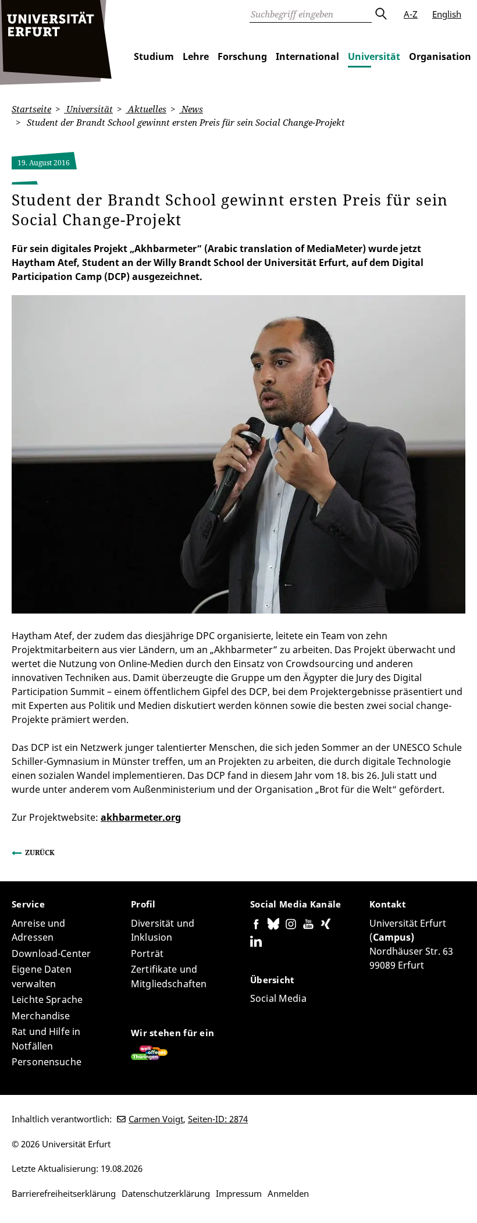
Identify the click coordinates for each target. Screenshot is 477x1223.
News (191, 109)
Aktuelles (146, 109)
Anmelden (288, 1193)
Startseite (31, 109)
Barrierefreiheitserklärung (64, 1193)
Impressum (239, 1193)
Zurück (40, 852)
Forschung (242, 56)
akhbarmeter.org (141, 817)
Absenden (380, 14)
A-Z (411, 14)
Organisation (440, 56)
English (446, 14)
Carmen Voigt (156, 1119)
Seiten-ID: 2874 (218, 1119)
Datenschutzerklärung (166, 1193)
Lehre (196, 56)
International (307, 56)
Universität (374, 56)
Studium (154, 56)
